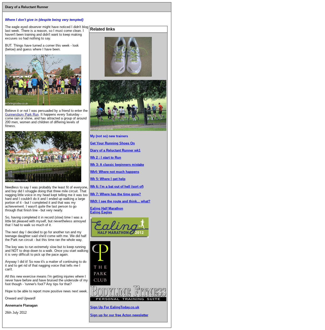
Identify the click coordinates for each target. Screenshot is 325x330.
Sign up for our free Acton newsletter (119, 315)
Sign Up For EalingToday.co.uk (114, 307)
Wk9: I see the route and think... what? (120, 201)
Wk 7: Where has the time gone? (115, 194)
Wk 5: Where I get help (107, 179)
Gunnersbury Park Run (22, 114)
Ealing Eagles (101, 212)
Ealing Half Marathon (106, 208)
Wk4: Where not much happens (114, 172)
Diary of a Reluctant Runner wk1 (115, 150)
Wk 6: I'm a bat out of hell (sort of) (116, 186)
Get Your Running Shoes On (112, 143)
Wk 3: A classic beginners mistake (117, 165)
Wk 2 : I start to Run (105, 157)
